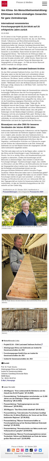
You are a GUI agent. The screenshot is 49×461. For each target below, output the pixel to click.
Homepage (11, 380)
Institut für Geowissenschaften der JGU (18, 359)
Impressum (28, 453)
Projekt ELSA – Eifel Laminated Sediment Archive (22, 344)
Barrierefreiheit (38, 453)
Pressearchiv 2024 (36, 192)
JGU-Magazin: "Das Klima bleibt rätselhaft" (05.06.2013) (24, 409)
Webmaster (9, 453)
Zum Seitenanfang (24, 456)
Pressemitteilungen (10, 192)
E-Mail (3, 380)
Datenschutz (18, 453)
